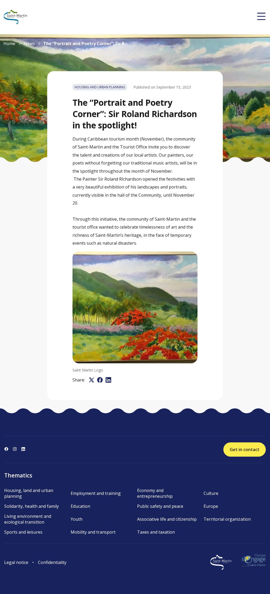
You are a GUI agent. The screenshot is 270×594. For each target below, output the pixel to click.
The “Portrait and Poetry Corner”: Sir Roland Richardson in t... (83, 43)
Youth (77, 519)
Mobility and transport (93, 532)
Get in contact (244, 449)
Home (9, 43)
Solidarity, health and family (31, 506)
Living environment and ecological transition (27, 519)
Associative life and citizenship (167, 519)
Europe (211, 506)
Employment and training (96, 493)
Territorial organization (227, 519)
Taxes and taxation (156, 532)
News (29, 43)
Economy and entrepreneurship (155, 493)
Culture (211, 493)
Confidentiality (52, 562)
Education (80, 506)
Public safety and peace (160, 506)
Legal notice (16, 562)
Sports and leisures (23, 532)
